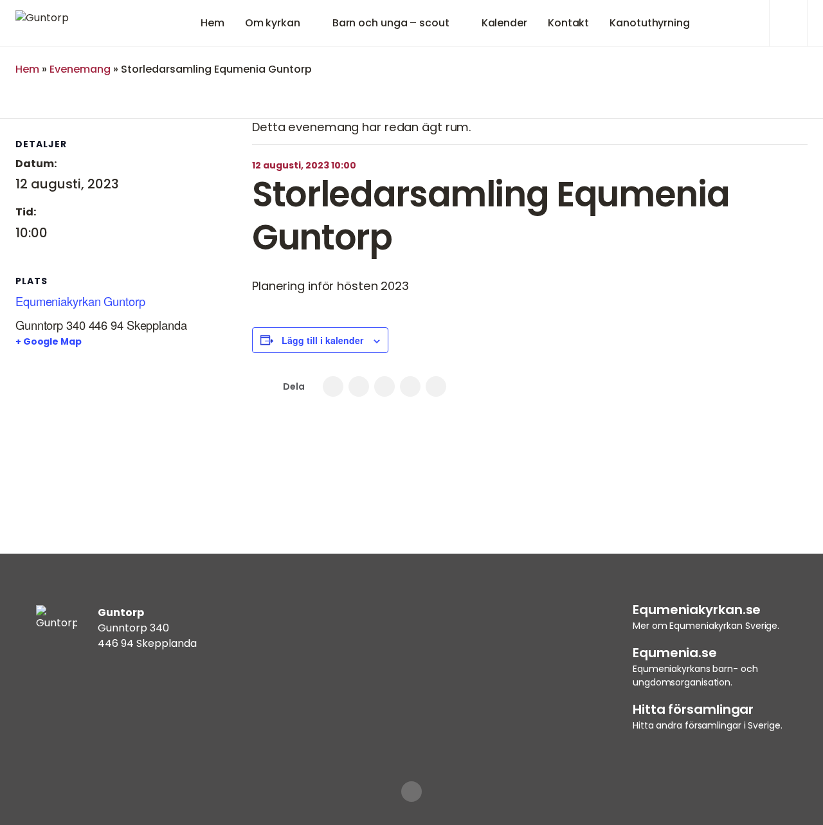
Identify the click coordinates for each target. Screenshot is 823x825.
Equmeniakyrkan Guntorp (80, 301)
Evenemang (80, 69)
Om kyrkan (272, 22)
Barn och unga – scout (390, 22)
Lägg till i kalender (322, 340)
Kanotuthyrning (650, 22)
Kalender (504, 22)
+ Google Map (48, 341)
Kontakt (568, 22)
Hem (212, 22)
